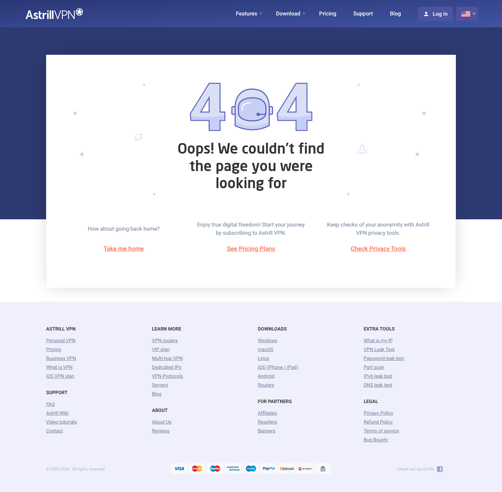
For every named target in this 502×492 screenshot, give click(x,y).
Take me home (123, 249)
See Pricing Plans (251, 249)
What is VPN (59, 367)
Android (266, 376)
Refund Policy (378, 422)
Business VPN (61, 358)
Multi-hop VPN (167, 358)
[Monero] (304, 469)
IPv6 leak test (378, 376)
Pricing (327, 13)
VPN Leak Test (379, 349)
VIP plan (161, 349)
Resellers (267, 422)
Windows (267, 341)
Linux (263, 358)
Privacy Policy (378, 413)
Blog (395, 13)
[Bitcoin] (286, 469)
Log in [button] (440, 14)
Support (363, 13)
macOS (265, 349)
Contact (54, 431)
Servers (160, 385)
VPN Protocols (167, 376)
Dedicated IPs (166, 367)
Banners (266, 431)
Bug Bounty (376, 440)
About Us (161, 422)
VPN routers (165, 341)
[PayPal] (269, 469)
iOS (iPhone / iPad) (278, 367)
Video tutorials (61, 422)
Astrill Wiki (57, 413)
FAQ (50, 404)
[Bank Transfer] (323, 469)
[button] (246, 13)
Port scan (374, 367)
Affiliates (267, 413)
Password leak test (384, 358)
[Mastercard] (197, 469)
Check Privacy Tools (378, 249)
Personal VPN (60, 341)
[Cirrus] (251, 469)
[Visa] (179, 469)
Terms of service (381, 431)
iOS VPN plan (60, 376)
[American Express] (233, 469)
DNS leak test (378, 385)
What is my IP (378, 341)
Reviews (160, 431)
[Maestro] (215, 469)
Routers (266, 385)
